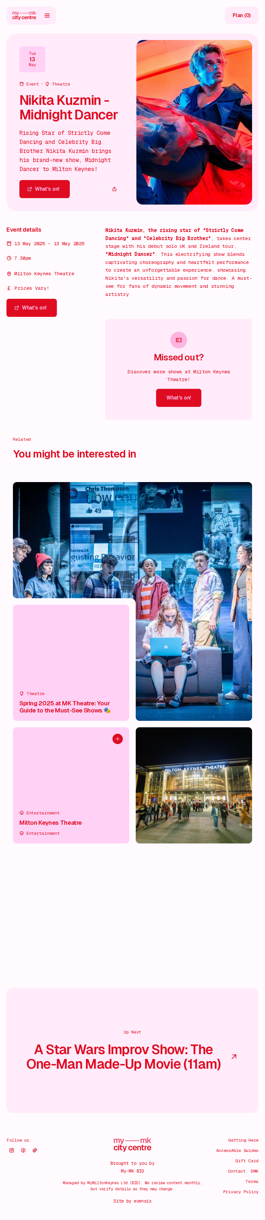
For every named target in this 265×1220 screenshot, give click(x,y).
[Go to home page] (24, 15)
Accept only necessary (196, 1174)
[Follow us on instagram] (11, 1150)
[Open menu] (47, 15)
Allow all (196, 1153)
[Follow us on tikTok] (35, 1150)
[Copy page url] (114, 189)
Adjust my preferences (196, 1194)
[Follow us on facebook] (23, 1150)
